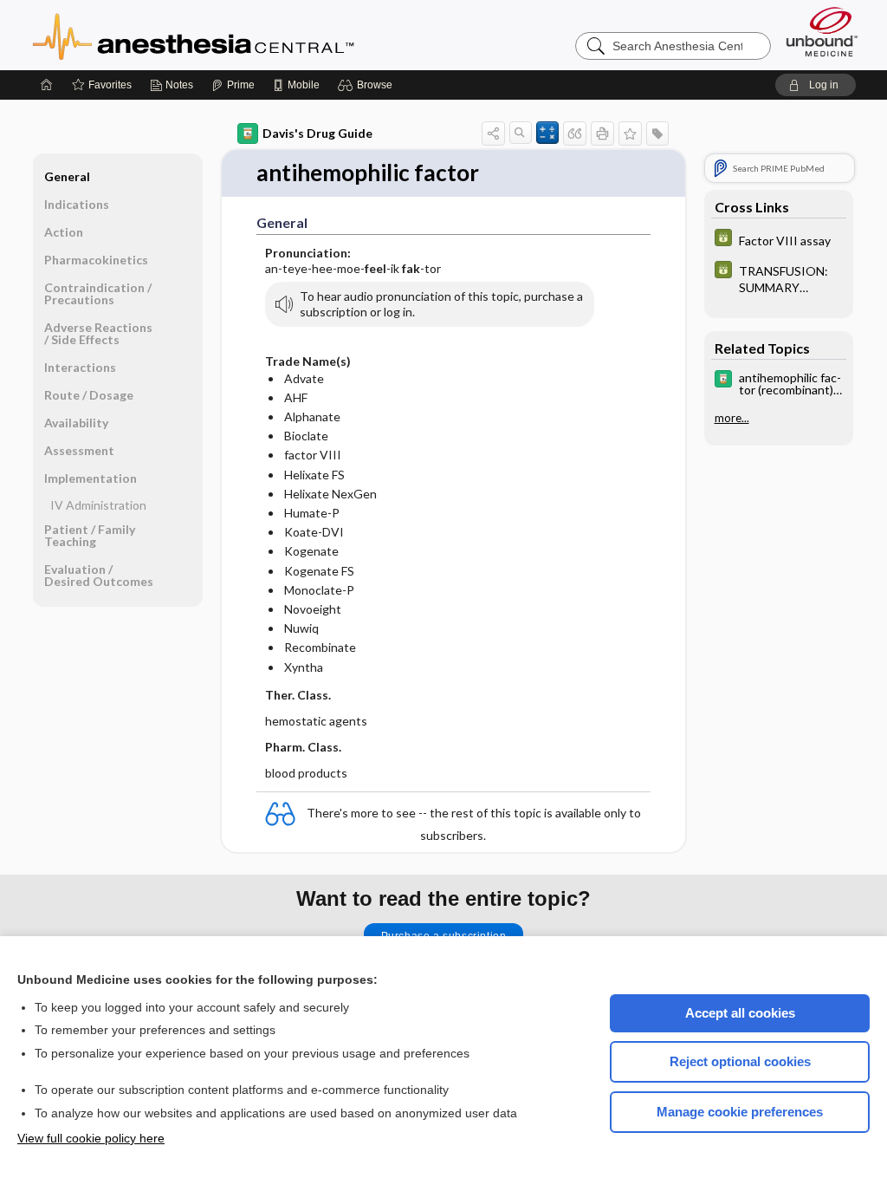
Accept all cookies (740, 1013)
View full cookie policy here (91, 1138)
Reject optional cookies (740, 1061)
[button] (368, 85)
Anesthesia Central (247, 35)
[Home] (47, 85)
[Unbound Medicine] (822, 31)
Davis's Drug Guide (317, 133)
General (67, 176)
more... (732, 418)
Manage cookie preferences (740, 1111)
